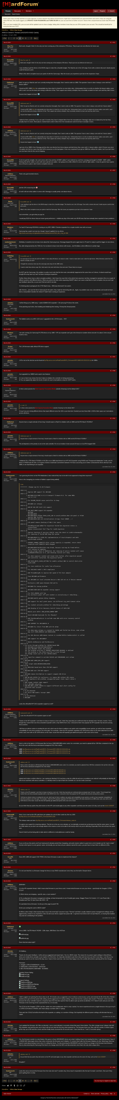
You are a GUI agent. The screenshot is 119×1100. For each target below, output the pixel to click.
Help (111, 1093)
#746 (114, 739)
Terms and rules (95, 1093)
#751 (114, 853)
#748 (114, 785)
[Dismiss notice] (115, 19)
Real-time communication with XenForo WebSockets (64, 1098)
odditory (5, 35)
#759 (114, 1050)
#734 (114, 315)
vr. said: (22, 405)
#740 (114, 401)
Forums (8, 11)
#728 (114, 184)
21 (25, 38)
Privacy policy (104, 1093)
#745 (114, 709)
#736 (114, 343)
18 (17, 38)
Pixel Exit (48, 1098)
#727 (114, 170)
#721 (114, 42)
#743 (114, 449)
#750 (114, 839)
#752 (114, 867)
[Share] (111, 42)
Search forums (16, 14)
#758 (114, 1035)
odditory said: (24, 762)
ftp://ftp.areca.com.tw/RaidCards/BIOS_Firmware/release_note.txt (56, 820)
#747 (114, 758)
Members (29, 11)
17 (14, 38)
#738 (114, 370)
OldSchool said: (24, 103)
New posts (17, 11)
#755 (114, 947)
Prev (5, 38)
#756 (114, 993)
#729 (114, 198)
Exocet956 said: (24, 201)
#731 (114, 238)
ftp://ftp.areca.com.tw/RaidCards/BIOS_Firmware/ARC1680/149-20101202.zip (46, 751)
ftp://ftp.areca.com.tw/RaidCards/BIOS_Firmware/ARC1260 (37, 816)
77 (31, 38)
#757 (114, 1022)
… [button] (11, 38)
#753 (114, 881)
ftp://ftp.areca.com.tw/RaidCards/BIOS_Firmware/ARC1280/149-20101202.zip (46, 749)
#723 (114, 79)
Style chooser (7, 1093)
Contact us (87, 1093)
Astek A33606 (109, 805)
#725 (114, 127)
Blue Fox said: (24, 60)
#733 (114, 299)
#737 (114, 356)
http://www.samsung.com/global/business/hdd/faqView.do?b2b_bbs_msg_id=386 (43, 233)
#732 (114, 252)
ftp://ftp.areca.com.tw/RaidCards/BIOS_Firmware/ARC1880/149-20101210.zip (67, 360)
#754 (114, 923)
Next (35, 38)
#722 (114, 56)
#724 (114, 99)
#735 (114, 329)
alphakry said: (24, 1054)
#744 (114, 472)
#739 (114, 385)
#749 (114, 811)
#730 (114, 223)
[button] (22, 11)
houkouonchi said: (25, 713)
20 (22, 38)
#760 (114, 1067)
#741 (114, 418)
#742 (114, 432)
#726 (114, 156)
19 (20, 38)
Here (33, 88)
